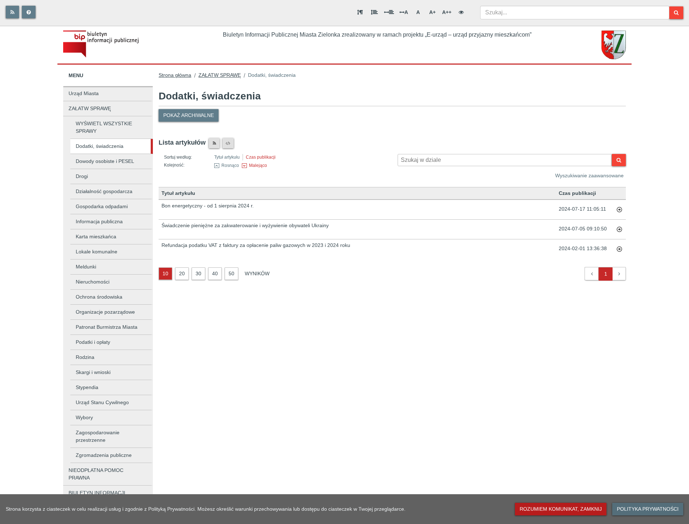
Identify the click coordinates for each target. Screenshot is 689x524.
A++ (446, 12)
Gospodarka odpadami (102, 206)
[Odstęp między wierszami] (374, 12)
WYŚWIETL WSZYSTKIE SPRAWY (104, 127)
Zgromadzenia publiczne (104, 455)
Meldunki (86, 267)
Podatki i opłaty (93, 342)
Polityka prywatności (648, 509)
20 (182, 273)
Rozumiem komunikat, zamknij (561, 509)
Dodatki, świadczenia (99, 146)
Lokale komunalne (96, 251)
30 (198, 273)
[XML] (228, 143)
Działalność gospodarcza (104, 191)
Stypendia (87, 387)
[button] (592, 274)
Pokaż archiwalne (188, 115)
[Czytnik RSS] (214, 143)
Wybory (84, 417)
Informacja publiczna (99, 221)
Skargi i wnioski (93, 372)
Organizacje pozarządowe (105, 312)
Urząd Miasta (84, 93)
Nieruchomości (92, 282)
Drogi (82, 176)
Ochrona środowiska (99, 297)
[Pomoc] (29, 12)
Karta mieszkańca (96, 236)
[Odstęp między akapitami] (360, 12)
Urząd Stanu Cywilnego (102, 402)
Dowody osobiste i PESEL (105, 161)
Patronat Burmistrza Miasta (106, 327)
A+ (432, 12)
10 (165, 273)
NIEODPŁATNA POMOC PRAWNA (96, 474)
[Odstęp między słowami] (389, 12)
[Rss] (12, 12)
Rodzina (85, 357)
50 (231, 273)
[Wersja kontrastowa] (461, 12)
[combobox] (575, 12)
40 (215, 273)
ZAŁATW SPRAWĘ (90, 108)
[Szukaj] (676, 12)
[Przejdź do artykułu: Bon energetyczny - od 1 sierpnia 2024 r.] (619, 209)
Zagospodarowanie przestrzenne (97, 436)
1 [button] (605, 274)
